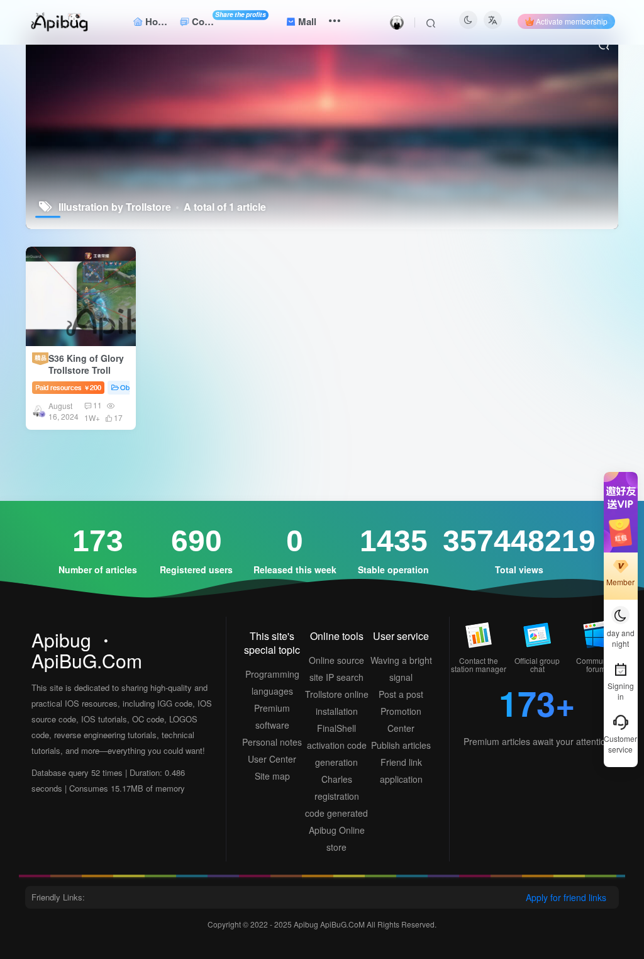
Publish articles (401, 745)
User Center (272, 759)
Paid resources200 (68, 387)
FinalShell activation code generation (337, 745)
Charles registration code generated (336, 796)
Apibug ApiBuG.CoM (330, 924)
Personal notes (272, 742)
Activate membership (572, 21)
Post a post (401, 694)
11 (97, 405)
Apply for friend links (566, 897)
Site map (272, 776)
